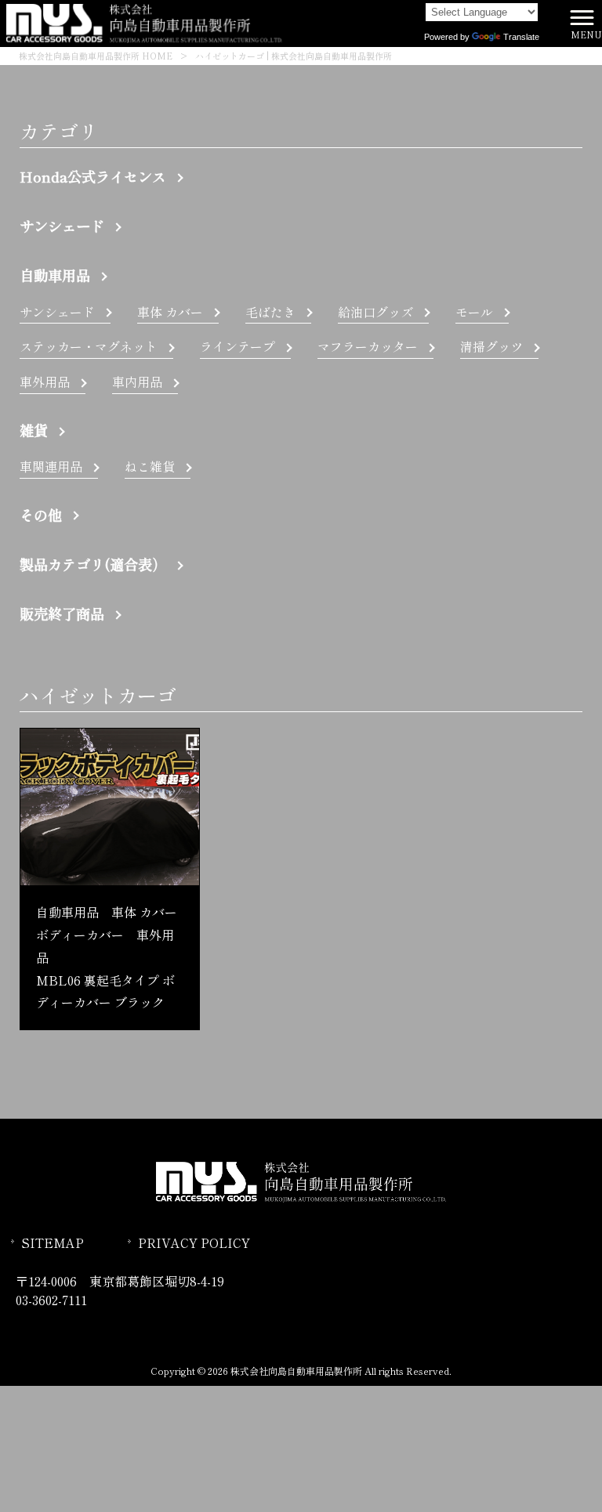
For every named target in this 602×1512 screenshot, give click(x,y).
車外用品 (45, 381)
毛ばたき (270, 311)
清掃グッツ (491, 346)
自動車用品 (55, 275)
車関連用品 (51, 466)
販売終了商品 (62, 613)
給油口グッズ (375, 311)
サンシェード (62, 225)
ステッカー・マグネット (89, 346)
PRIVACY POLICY (194, 1242)
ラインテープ (237, 346)
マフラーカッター (367, 346)
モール (474, 311)
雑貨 (34, 430)
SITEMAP (52, 1242)
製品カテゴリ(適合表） (93, 564)
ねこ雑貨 (150, 466)
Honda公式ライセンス (93, 176)
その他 (41, 515)
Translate (521, 37)
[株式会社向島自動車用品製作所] (144, 21)
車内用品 (137, 381)
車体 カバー (170, 311)
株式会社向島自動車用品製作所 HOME (95, 55)
